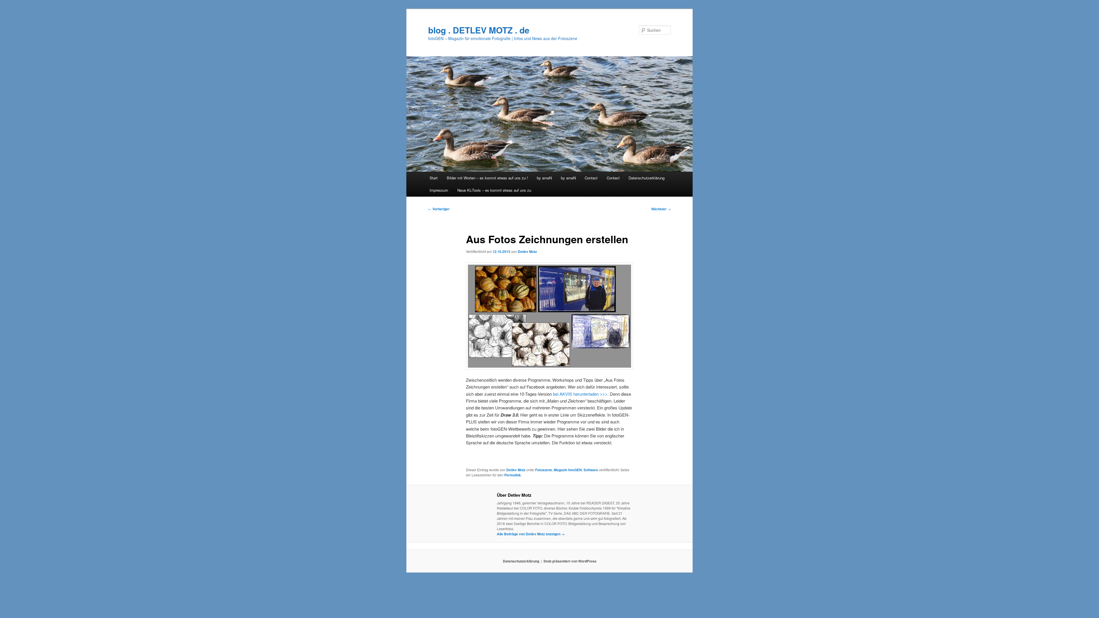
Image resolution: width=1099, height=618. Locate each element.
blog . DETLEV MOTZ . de (478, 30)
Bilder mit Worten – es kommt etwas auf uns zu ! (487, 178)
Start (434, 178)
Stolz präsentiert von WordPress (569, 561)
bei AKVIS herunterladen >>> (580, 394)
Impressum (439, 190)
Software (591, 469)
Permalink (512, 475)
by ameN (544, 178)
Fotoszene (543, 469)
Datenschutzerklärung (646, 178)
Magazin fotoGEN (568, 469)
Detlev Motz (527, 251)
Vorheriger (439, 208)
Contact (591, 178)
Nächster (661, 208)
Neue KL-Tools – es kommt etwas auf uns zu (494, 190)
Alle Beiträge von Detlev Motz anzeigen (531, 533)
